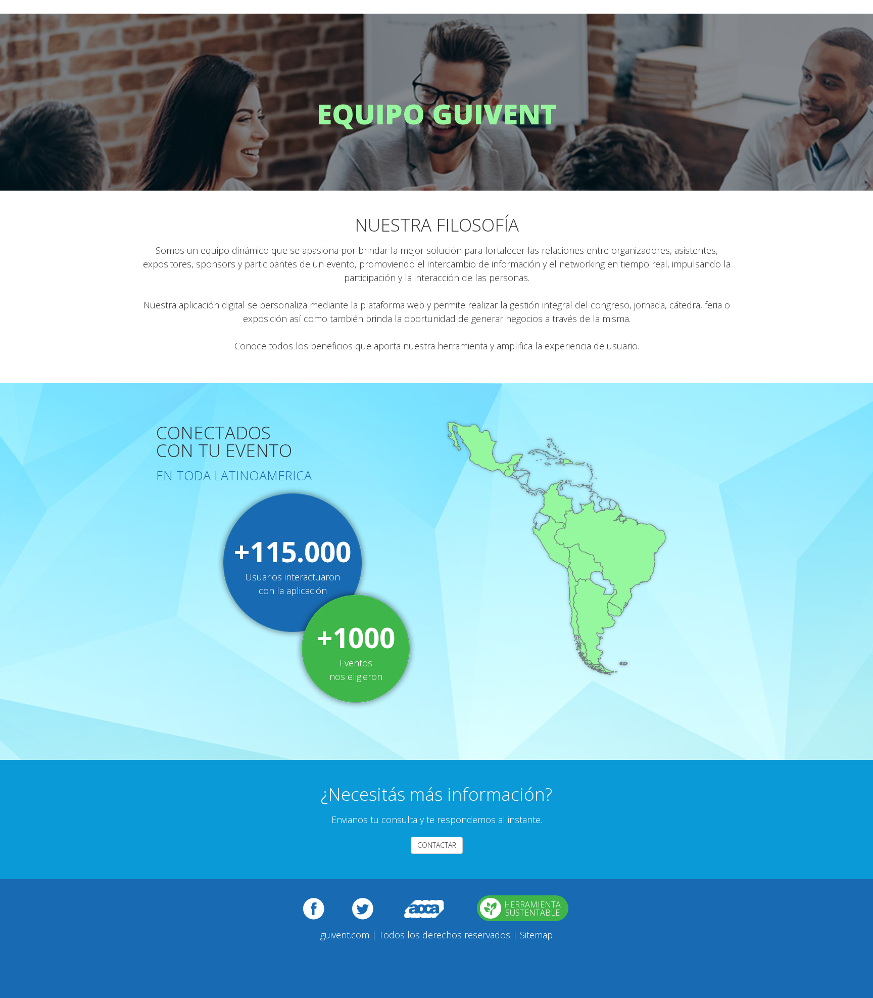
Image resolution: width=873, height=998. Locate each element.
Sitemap (536, 935)
